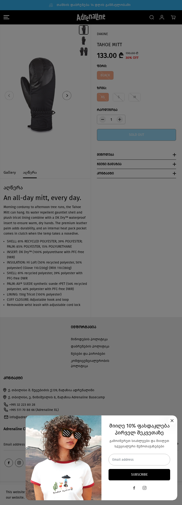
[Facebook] (134, 488)
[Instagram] (144, 488)
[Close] (172, 420)
